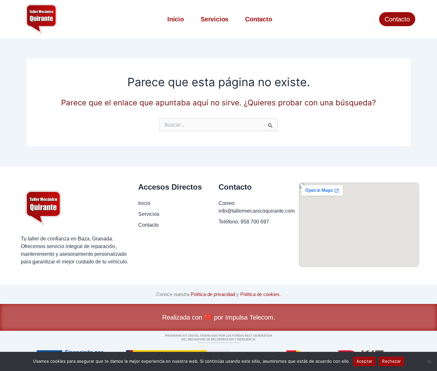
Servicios (214, 19)
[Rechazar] (429, 361)
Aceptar (364, 361)
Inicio (175, 19)
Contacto (258, 19)
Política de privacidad (213, 294)
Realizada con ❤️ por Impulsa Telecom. (218, 317)
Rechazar (391, 361)
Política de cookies (260, 294)
